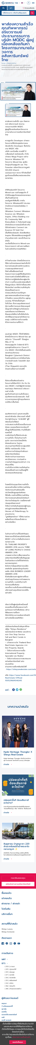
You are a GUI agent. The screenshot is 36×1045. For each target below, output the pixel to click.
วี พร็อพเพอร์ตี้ (7, 1006)
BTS (3, 963)
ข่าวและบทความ (11, 63)
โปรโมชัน (6, 909)
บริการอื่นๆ (7, 914)
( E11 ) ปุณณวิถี (10, 969)
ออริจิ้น (4, 1012)
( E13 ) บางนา (10, 966)
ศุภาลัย (4, 1009)
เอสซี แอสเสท (6, 1020)
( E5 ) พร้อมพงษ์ (11, 980)
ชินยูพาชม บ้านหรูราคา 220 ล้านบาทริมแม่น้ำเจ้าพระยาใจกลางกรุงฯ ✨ (16, 846)
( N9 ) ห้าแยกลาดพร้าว (13, 989)
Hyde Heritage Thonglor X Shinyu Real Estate (18, 753)
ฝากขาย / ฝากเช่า (11, 903)
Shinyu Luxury (7, 929)
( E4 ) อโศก (9, 983)
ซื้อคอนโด (6, 893)
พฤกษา (4, 1003)
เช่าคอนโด (7, 898)
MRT (4, 959)
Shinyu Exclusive (8, 932)
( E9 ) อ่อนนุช (9, 972)
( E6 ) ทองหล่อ (10, 977)
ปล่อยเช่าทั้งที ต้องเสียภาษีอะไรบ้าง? (16, 801)
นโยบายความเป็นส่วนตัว (21, 1037)
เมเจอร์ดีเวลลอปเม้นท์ (9, 1014)
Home (3, 63)
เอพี (3, 1017)
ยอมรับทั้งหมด (17, 1042)
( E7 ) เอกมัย (9, 975)
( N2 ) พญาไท (10, 986)
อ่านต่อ (7, 764)
